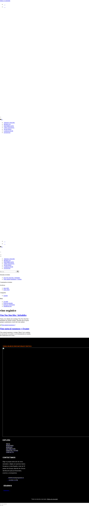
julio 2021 (6, 288)
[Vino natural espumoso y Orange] (7, 325)
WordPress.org (7, 306)
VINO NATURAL (9, 127)
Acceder (5, 301)
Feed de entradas (8, 303)
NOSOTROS (7, 129)
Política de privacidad (52, 499)
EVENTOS (7, 132)
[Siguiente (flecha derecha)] (2, 505)
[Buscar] (17, 272)
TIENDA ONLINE (9, 122)
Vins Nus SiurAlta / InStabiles (11, 277)
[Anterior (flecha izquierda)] (0, 505)
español (5, 295)
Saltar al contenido (5, 0)
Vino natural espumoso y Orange (12, 279)
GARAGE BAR (8, 131)
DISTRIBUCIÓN (9, 126)
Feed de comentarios (9, 304)
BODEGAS (7, 124)
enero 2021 (6, 289)
